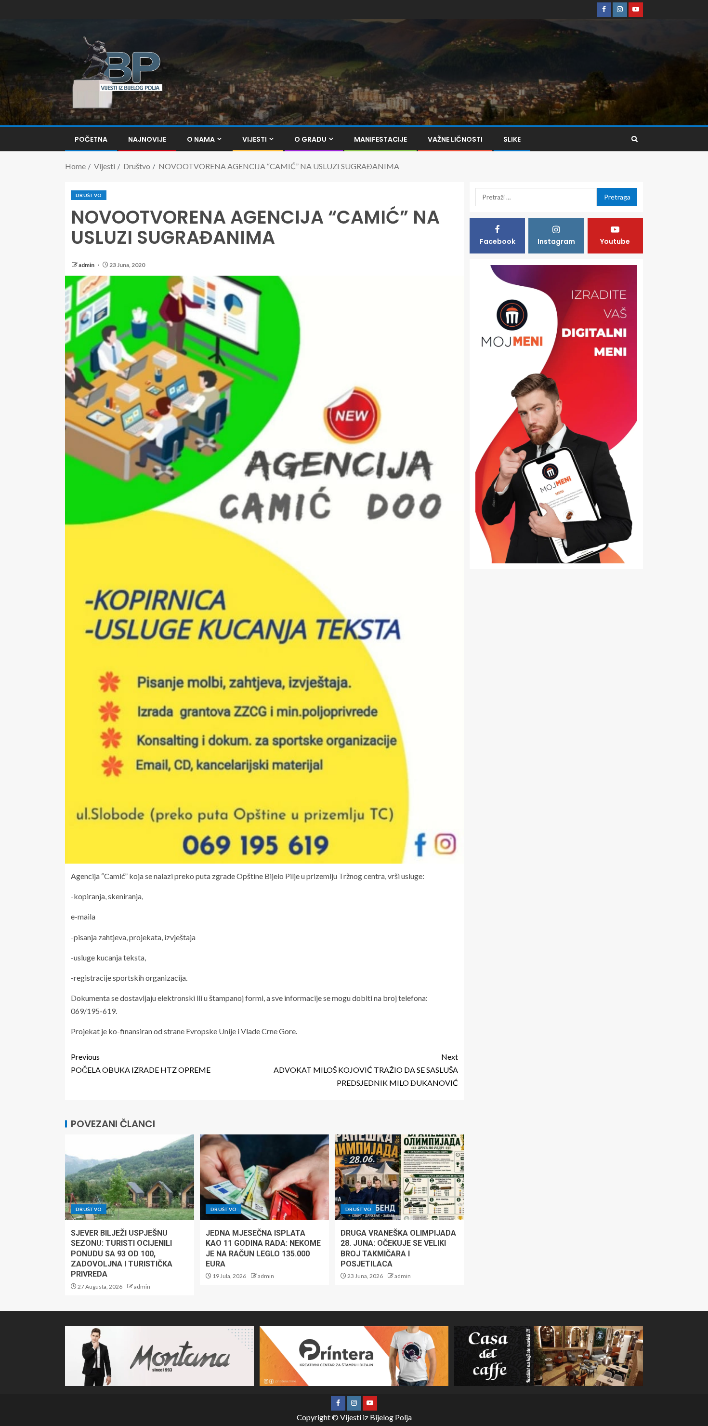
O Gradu (310, 139)
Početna (91, 139)
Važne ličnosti (455, 139)
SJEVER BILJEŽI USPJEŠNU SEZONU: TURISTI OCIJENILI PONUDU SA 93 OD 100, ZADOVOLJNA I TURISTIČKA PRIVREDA (121, 1253)
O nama (201, 139)
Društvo (89, 195)
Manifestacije (380, 139)
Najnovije (147, 139)
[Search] (635, 139)
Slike (512, 139)
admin (87, 264)
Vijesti (254, 139)
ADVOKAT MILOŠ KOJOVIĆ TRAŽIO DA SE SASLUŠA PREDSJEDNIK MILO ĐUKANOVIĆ (366, 1069)
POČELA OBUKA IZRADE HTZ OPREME (140, 1063)
